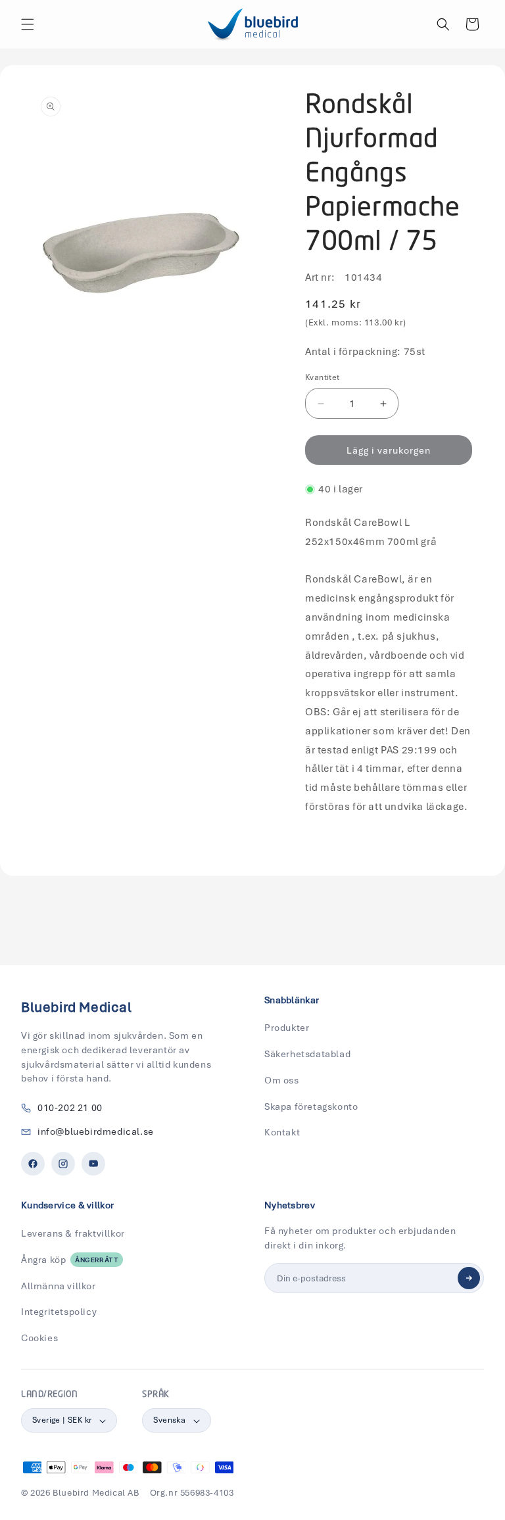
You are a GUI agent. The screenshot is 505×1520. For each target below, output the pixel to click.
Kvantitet (322, 377)
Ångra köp (69, 1260)
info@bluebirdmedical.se (95, 1131)
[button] (27, 24)
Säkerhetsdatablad (307, 1054)
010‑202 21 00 (70, 1108)
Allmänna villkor (58, 1286)
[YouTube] (93, 1164)
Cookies (39, 1338)
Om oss (281, 1080)
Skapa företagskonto (311, 1106)
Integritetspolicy (59, 1312)
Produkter (286, 1027)
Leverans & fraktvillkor (73, 1233)
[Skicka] (469, 1278)
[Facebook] (33, 1164)
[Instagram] (63, 1164)
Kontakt (282, 1132)
